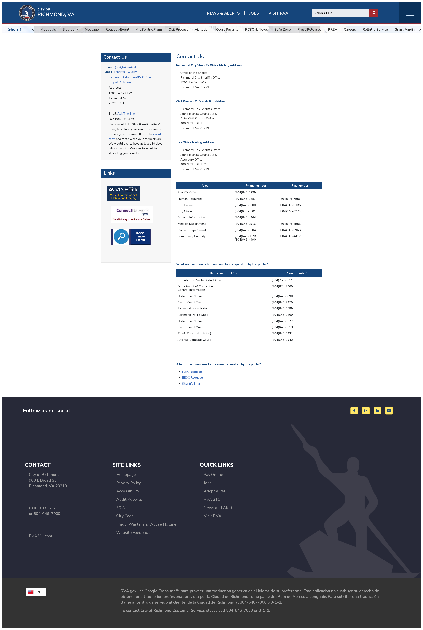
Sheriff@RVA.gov (125, 72)
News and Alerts (219, 507)
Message (92, 29)
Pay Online (213, 474)
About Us (48, 29)
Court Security (227, 29)
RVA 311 (212, 499)
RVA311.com (40, 535)
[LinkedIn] (378, 410)
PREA (332, 29)
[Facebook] (354, 410)
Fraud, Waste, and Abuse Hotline (146, 524)
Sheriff (14, 29)
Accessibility (127, 491)
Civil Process (178, 29)
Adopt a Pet (214, 491)
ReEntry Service (375, 29)
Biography (70, 29)
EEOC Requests (193, 378)
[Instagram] (366, 410)
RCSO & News (256, 29)
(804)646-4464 (125, 67)
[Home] (38, 12)
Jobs (208, 483)
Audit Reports (129, 499)
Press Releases (309, 29)
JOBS (254, 13)
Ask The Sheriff (127, 114)
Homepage (126, 474)
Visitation (202, 29)
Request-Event (117, 29)
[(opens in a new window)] (124, 193)
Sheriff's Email (191, 384)
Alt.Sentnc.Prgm (149, 29)
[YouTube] (389, 410)
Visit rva (278, 13)
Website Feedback (133, 532)
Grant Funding (406, 29)
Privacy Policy (128, 483)
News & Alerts (223, 13)
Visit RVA (212, 516)
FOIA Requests (192, 372)
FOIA (120, 507)
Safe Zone (282, 29)
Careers (350, 29)
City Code (125, 516)
